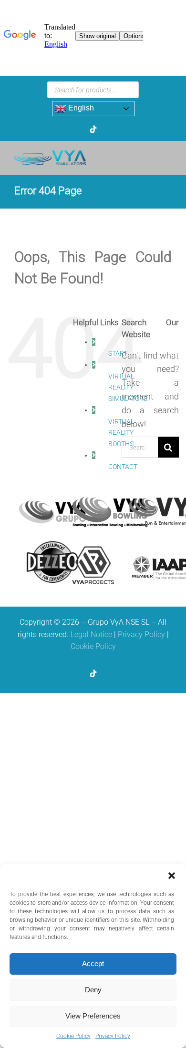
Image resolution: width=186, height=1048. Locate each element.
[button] (171, 875)
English (80, 108)
